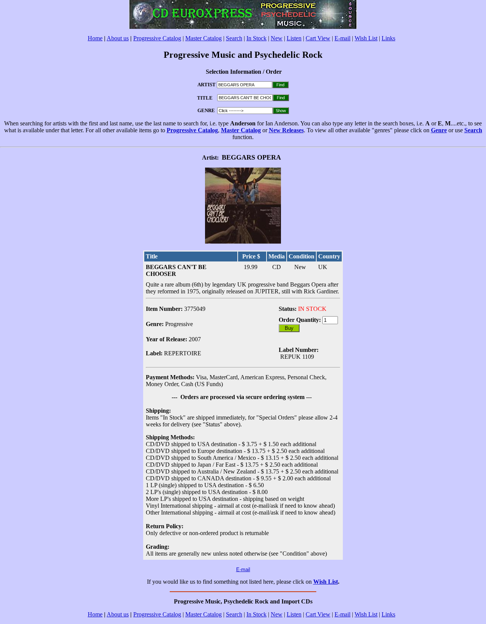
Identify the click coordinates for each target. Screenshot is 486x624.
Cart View (318, 38)
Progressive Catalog (157, 38)
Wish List (366, 38)
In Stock (256, 38)
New (276, 38)
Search (234, 38)
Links (388, 38)
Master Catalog (203, 38)
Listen (294, 38)
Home (95, 38)
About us (118, 38)
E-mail (342, 38)
